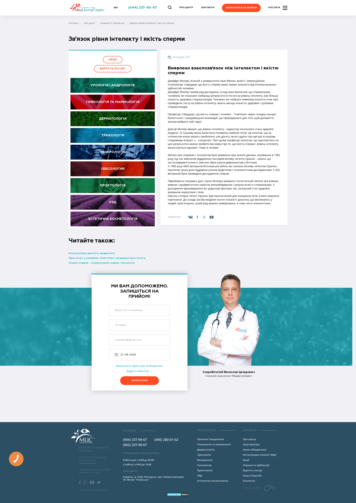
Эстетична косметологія (112, 219)
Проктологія (112, 185)
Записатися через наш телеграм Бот (139, 365)
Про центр (186, 7)
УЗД (112, 202)
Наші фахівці (251, 444)
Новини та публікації (256, 465)
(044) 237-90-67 (135, 439)
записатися (139, 380)
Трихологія (112, 135)
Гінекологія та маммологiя (112, 102)
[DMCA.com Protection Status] (178, 495)
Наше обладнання (254, 449)
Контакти (207, 7)
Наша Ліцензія (252, 475)
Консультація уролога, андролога (92, 253)
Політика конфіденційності (93, 490)
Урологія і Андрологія (113, 85)
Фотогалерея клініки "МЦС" (260, 454)
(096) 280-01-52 (166, 439)
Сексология (112, 169)
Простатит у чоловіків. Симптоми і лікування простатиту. (107, 258)
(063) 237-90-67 (135, 445)
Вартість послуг (113, 68)
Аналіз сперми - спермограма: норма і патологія (102, 263)
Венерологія (112, 152)
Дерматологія (112, 118)
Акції (112, 59)
